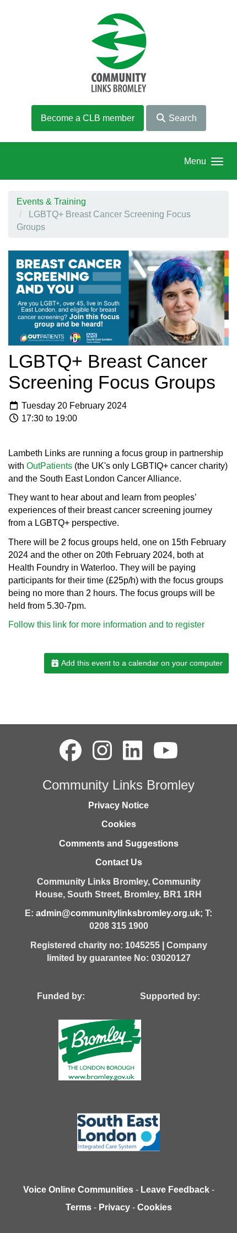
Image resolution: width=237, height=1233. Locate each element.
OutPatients (49, 466)
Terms (78, 1207)
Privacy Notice (118, 805)
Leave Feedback (175, 1189)
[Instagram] (102, 751)
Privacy (114, 1207)
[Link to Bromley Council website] (116, 1049)
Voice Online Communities (78, 1189)
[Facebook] (71, 751)
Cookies (118, 824)
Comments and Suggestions (119, 843)
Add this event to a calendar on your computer (141, 663)
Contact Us (118, 862)
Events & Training (51, 201)
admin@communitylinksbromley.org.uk (118, 913)
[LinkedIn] (132, 751)
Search (181, 118)
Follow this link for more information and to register (106, 624)
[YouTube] (165, 751)
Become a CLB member (87, 118)
